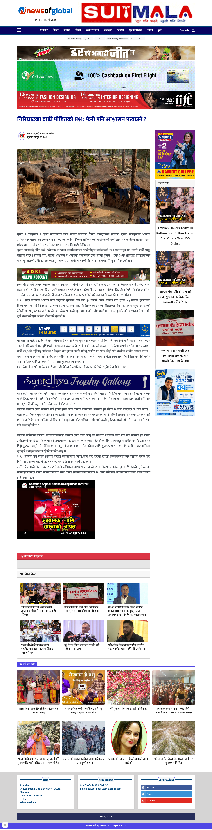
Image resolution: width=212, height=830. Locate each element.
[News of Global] (45, 11)
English (184, 30)
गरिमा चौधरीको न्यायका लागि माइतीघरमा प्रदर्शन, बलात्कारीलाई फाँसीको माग (37, 649)
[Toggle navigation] (193, 30)
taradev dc (99, 38)
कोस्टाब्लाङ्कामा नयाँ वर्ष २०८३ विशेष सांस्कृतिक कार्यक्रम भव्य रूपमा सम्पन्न (174, 711)
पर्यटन (150, 30)
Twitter (150, 794)
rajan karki (88, 38)
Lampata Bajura (137, 38)
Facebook (151, 787)
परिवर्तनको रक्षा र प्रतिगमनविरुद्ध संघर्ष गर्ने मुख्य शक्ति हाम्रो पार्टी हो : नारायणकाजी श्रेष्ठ (38, 761)
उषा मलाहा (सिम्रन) (74, 38)
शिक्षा (78, 30)
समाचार (44, 30)
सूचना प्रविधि (135, 30)
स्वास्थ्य (120, 30)
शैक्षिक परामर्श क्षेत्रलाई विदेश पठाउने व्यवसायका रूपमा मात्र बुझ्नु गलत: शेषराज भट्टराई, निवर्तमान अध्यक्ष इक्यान (127, 611)
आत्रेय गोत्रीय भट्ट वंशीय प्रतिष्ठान (117, 38)
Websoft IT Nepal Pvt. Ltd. (114, 825)
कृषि (160, 30)
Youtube (151, 800)
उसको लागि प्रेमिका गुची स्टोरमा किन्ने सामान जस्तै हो (128, 761)
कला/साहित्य (92, 30)
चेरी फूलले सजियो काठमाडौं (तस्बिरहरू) (128, 709)
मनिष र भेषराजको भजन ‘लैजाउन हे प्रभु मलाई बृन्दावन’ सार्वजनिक (83, 711)
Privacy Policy (106, 816)
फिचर (56, 30)
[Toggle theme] (5, 825)
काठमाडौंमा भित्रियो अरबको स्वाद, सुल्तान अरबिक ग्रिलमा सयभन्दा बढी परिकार (38, 611)
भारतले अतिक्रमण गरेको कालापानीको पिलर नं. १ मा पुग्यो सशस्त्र (83, 761)
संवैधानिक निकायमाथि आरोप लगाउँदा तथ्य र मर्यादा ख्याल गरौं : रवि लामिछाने (126, 647)
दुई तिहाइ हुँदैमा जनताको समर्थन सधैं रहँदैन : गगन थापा (81, 647)
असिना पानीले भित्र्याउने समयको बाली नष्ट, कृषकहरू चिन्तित (174, 761)
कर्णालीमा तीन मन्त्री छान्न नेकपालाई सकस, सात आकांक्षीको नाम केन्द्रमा (81, 609)
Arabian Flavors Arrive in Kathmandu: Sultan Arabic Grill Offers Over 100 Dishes (175, 235)
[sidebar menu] (19, 30)
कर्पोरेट (67, 30)
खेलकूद (108, 30)
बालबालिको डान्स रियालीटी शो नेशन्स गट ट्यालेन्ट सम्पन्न (38, 711)
